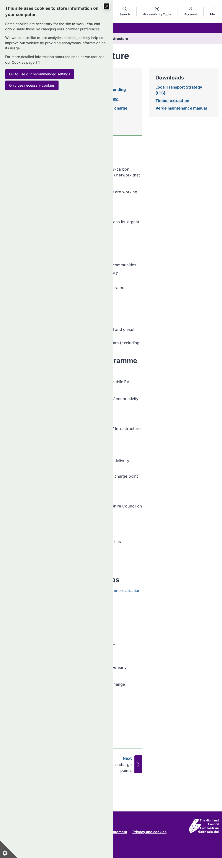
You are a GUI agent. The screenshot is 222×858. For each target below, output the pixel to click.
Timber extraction (172, 100)
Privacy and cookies (149, 832)
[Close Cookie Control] (106, 6)
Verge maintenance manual (181, 108)
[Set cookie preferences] (8, 849)
